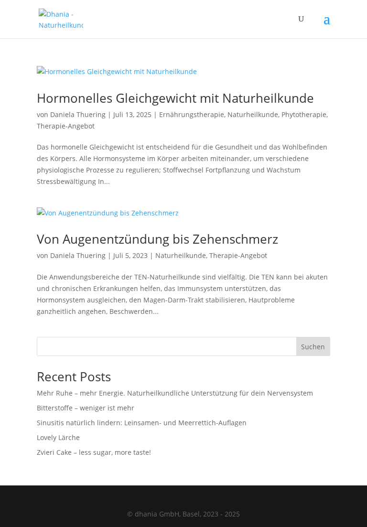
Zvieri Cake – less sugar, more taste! (94, 452)
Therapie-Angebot (66, 125)
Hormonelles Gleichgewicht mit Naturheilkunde (175, 98)
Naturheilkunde (252, 114)
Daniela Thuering (78, 114)
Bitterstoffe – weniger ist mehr (85, 407)
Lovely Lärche (58, 437)
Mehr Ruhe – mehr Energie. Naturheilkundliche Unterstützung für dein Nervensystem (175, 393)
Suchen (313, 346)
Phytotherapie (303, 114)
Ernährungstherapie (191, 114)
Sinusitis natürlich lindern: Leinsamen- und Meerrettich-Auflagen (142, 422)
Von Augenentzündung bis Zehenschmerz (157, 238)
